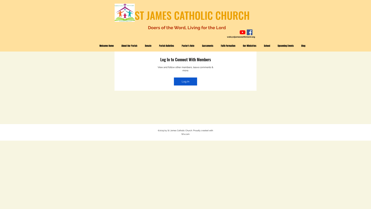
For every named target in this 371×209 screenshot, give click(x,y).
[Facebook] (249, 32)
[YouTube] (242, 32)
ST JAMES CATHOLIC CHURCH (192, 15)
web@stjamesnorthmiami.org (241, 37)
